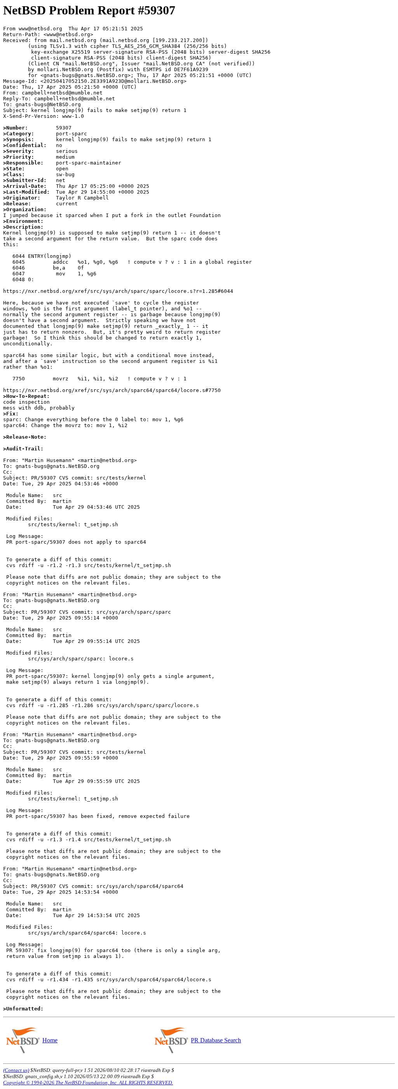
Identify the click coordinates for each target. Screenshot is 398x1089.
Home (50, 1040)
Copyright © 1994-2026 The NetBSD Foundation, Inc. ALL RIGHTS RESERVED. (88, 1082)
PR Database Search (216, 1040)
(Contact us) (16, 1070)
